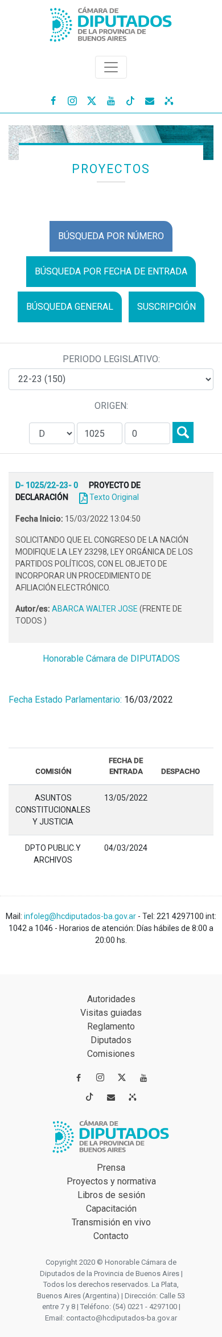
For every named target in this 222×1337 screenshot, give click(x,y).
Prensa (111, 1167)
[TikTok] (130, 100)
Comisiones (111, 1053)
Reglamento (111, 1026)
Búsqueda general (69, 306)
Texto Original (114, 497)
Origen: (111, 405)
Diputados (111, 1040)
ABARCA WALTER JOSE (95, 608)
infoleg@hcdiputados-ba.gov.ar (81, 916)
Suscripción (166, 306)
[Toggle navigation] (111, 67)
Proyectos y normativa (111, 1181)
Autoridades (111, 999)
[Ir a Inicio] (111, 22)
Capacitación (111, 1208)
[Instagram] (72, 100)
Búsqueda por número (111, 236)
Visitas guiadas (111, 1012)
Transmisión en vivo (111, 1222)
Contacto (111, 1236)
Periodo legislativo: (111, 359)
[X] (91, 100)
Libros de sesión (111, 1195)
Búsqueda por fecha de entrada (111, 271)
